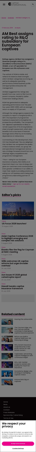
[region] (18, 436)
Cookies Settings (18, 448)
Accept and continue (18, 443)
